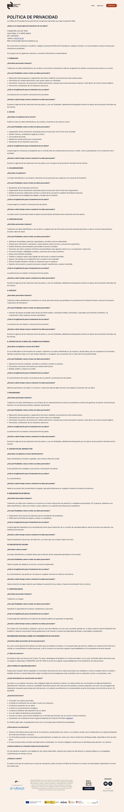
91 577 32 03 (19, 38)
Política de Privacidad (108, 790)
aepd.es (69, 718)
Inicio (93, 5)
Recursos (100, 5)
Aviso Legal (108, 788)
